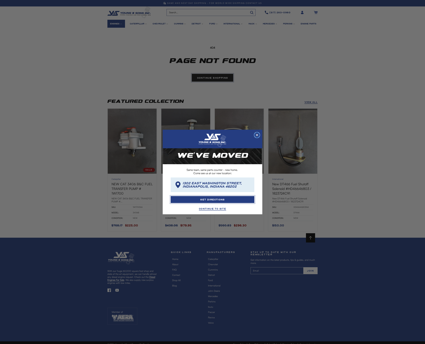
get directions (212, 199)
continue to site (212, 208)
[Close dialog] (257, 135)
